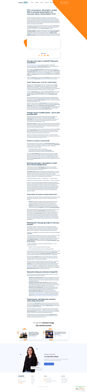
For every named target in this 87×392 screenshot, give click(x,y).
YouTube (21, 382)
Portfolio (41, 2)
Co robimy (33, 379)
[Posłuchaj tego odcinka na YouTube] (48, 55)
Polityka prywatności (41, 386)
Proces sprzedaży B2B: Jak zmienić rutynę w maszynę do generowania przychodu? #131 (60, 333)
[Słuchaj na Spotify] (45, 55)
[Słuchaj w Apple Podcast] (42, 55)
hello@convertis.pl (48, 379)
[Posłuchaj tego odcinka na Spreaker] (39, 55)
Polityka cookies (47, 386)
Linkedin (18, 379)
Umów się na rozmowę (64, 2)
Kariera (32, 383)
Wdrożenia (33, 378)
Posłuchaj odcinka (33, 336)
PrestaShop (36, 2)
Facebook (18, 382)
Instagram (20, 382)
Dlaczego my (47, 2)
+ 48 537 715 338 (48, 378)
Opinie (32, 382)
